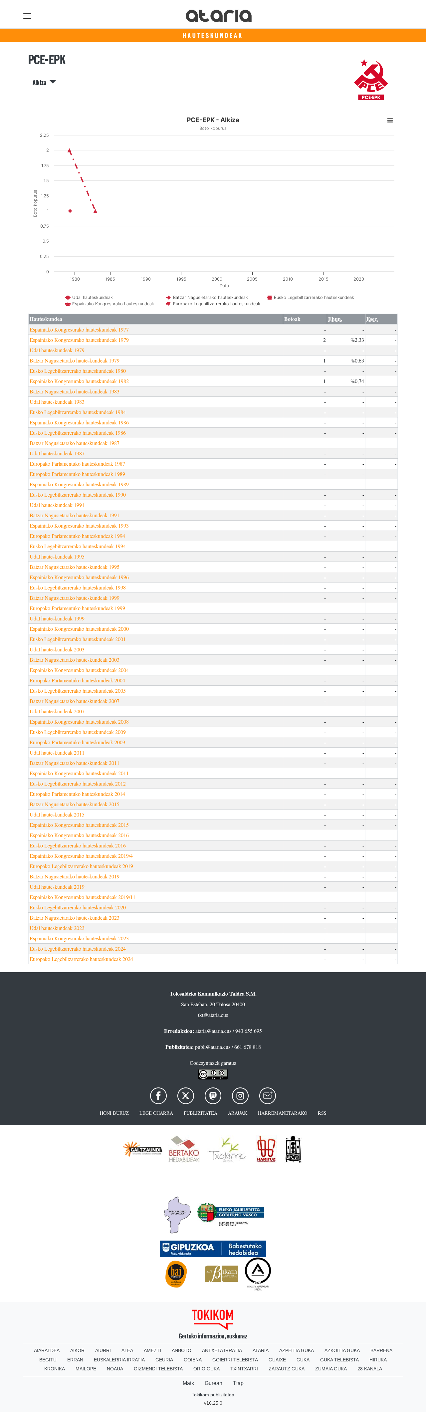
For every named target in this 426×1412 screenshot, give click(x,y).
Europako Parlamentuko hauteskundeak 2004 (77, 680)
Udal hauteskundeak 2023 (57, 927)
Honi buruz (114, 1113)
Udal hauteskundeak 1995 (57, 556)
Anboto (181, 1350)
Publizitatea (200, 1113)
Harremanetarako (282, 1113)
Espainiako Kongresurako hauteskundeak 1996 (79, 577)
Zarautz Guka (287, 1368)
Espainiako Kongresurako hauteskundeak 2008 (79, 721)
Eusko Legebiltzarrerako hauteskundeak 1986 (78, 432)
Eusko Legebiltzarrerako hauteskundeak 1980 (78, 370)
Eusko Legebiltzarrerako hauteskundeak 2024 (78, 948)
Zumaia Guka (331, 1368)
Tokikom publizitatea (213, 1394)
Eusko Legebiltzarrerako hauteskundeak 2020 (78, 907)
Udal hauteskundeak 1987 (57, 453)
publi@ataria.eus (212, 1046)
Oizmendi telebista (158, 1368)
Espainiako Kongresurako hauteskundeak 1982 (79, 380)
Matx (188, 1383)
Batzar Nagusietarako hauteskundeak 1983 (74, 391)
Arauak (237, 1113)
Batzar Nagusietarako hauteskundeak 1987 (74, 442)
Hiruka (378, 1359)
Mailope (86, 1368)
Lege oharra (156, 1113)
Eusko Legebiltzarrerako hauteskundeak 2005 (78, 690)
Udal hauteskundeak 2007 (57, 711)
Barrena (381, 1350)
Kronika (54, 1368)
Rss (322, 1113)
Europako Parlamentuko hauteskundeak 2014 (77, 793)
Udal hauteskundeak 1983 (57, 401)
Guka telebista (339, 1359)
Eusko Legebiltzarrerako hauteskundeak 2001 (78, 638)
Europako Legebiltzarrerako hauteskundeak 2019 (81, 865)
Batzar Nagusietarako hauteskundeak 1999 (74, 597)
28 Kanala (369, 1368)
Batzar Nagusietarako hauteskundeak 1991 (74, 515)
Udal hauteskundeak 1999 (57, 618)
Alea (127, 1350)
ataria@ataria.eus (213, 1030)
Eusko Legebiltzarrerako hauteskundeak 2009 (78, 731)
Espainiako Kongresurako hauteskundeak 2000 (79, 628)
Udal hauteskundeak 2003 (57, 649)
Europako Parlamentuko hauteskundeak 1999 (77, 607)
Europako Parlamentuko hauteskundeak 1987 (77, 463)
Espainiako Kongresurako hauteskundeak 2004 (79, 669)
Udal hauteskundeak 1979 (57, 350)
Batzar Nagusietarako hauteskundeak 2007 (74, 700)
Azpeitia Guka (296, 1350)
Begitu (48, 1359)
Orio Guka (206, 1368)
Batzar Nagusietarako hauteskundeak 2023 (74, 917)
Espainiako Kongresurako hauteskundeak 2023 (79, 938)
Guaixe (277, 1359)
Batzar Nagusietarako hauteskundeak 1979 (74, 360)
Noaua (115, 1368)
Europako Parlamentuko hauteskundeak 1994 (77, 535)
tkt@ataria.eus (213, 1014)
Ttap (238, 1383)
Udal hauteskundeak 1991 (57, 504)
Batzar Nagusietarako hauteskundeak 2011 (74, 762)
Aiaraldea (47, 1350)
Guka (303, 1359)
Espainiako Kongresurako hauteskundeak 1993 (79, 525)
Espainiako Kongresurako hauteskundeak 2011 (79, 773)
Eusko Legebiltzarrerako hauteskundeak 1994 (78, 546)
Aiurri (103, 1350)
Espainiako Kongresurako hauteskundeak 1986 (79, 422)
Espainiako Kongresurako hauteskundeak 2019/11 (82, 896)
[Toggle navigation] (27, 16)
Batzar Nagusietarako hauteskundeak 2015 (74, 804)
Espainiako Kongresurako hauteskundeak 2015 (79, 824)
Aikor (77, 1350)
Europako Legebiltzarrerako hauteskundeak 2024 (81, 958)
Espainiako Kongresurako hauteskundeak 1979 (79, 339)
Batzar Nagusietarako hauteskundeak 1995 (74, 566)
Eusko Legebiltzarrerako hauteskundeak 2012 (78, 783)
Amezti (152, 1350)
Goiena (193, 1359)
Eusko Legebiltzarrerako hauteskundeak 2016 (78, 845)
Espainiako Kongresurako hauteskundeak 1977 (79, 329)
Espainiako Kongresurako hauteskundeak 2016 (79, 834)
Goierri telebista (235, 1359)
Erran (75, 1359)
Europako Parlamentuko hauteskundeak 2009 (77, 742)
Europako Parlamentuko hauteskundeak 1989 (77, 473)
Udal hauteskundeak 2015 (57, 814)
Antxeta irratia (222, 1350)
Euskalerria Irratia (119, 1359)
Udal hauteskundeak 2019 (57, 886)
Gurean (213, 1383)
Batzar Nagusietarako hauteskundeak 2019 (74, 876)
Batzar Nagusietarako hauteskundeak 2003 (74, 659)
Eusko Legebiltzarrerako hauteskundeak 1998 (78, 587)
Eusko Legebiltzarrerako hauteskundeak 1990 (78, 494)
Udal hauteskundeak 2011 (57, 752)
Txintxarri (244, 1368)
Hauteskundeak (213, 36)
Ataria (261, 1350)
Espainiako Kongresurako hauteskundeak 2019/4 (81, 855)
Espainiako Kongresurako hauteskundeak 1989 (79, 484)
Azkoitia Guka (342, 1350)
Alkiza (41, 83)
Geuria (164, 1359)
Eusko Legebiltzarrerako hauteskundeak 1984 (78, 411)
